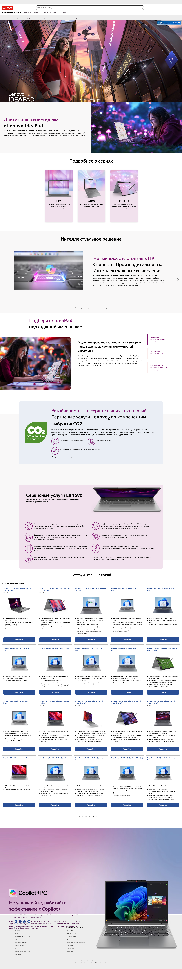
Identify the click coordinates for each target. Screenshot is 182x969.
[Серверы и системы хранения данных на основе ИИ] (58, 18)
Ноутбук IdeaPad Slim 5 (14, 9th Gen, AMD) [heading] (17, 649)
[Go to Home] (7, 8)
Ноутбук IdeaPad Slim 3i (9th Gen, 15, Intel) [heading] (89, 759)
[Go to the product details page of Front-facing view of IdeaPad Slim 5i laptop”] (163, 605)
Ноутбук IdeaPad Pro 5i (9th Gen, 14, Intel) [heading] (127, 758)
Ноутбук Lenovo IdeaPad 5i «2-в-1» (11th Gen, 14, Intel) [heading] (126, 702)
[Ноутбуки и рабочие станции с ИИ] (82, 18)
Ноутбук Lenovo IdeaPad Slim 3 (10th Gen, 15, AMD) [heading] (91, 589)
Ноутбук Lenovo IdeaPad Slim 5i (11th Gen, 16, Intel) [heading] (89, 702)
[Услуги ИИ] (91, 18)
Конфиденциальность (80, 962)
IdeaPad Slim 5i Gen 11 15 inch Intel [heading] (16, 758)
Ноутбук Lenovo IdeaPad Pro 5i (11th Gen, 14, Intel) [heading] (55, 702)
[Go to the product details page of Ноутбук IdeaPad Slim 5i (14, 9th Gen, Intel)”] (163, 772)
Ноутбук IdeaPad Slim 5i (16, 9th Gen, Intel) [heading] (161, 589)
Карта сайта (90, 962)
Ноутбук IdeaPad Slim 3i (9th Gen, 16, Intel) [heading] (53, 759)
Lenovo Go (18, 955)
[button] (142, 7)
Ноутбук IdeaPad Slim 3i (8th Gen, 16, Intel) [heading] (125, 649)
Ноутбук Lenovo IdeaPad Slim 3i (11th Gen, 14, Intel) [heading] (161, 702)
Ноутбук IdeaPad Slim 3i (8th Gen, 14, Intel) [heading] (125, 589)
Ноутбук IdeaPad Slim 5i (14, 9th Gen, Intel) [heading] (161, 759)
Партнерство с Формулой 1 (22, 951)
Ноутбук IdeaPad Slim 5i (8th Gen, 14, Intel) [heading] (17, 702)
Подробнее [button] (19, 639)
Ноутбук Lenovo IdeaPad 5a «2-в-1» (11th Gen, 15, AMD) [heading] (54, 589)
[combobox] (88, 8)
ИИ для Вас (70, 951)
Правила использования (101, 962)
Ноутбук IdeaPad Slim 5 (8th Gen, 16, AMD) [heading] (89, 649)
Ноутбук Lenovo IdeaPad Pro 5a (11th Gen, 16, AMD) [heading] (17, 589)
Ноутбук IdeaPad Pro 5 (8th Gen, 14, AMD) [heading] (54, 648)
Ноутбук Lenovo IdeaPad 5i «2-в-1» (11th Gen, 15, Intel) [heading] (162, 649)
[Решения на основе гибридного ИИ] (24, 18)
